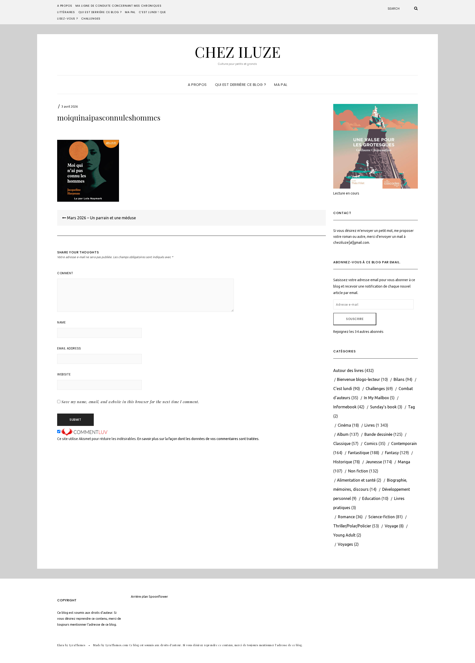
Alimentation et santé (356, 480)
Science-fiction (381, 517)
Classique (342, 443)
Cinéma (344, 425)
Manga (404, 462)
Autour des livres (348, 370)
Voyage (391, 526)
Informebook (344, 407)
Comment (65, 273)
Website (64, 374)
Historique (342, 462)
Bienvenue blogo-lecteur (358, 379)
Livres (369, 425)
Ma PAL (130, 12)
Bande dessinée (378, 434)
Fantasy (392, 452)
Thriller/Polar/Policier (352, 526)
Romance (346, 517)
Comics (371, 443)
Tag (411, 407)
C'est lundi (342, 388)
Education (371, 498)
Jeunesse (374, 462)
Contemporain (404, 443)
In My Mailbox (376, 397)
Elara (60, 645)
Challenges (90, 19)
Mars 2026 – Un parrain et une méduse (101, 218)
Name (61, 322)
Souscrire (354, 319)
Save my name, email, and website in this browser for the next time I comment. (130, 401)
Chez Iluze (238, 51)
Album (343, 434)
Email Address (69, 348)
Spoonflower (158, 596)
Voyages (345, 544)
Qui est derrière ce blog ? (99, 12)
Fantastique (358, 452)
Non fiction (358, 471)
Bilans (399, 379)
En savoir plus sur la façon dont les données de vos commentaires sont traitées (198, 439)
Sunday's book (383, 407)
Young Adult (344, 535)
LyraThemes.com (117, 645)
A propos (64, 6)
